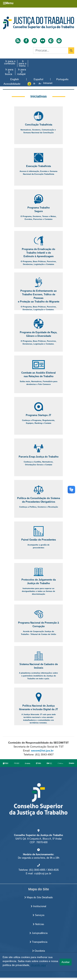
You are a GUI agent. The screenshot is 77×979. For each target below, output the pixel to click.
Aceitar (65, 962)
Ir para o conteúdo (10, 62)
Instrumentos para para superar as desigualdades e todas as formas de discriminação (38, 591)
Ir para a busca (9, 71)
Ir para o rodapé (21, 71)
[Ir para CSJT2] (38, 23)
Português (62, 79)
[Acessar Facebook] (26, 40)
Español (38, 79)
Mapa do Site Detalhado (39, 897)
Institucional (39, 906)
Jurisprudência (39, 933)
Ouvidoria (39, 951)
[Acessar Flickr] (42, 40)
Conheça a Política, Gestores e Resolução (38, 507)
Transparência (39, 942)
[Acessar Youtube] (34, 40)
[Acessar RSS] (18, 40)
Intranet (47, 83)
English (14, 79)
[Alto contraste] (50, 40)
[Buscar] (71, 50)
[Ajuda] (59, 40)
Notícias (39, 924)
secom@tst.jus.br (42, 750)
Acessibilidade (12, 83)
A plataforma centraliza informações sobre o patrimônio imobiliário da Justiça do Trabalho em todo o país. (38, 675)
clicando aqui (38, 965)
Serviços (39, 915)
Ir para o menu (22, 63)
